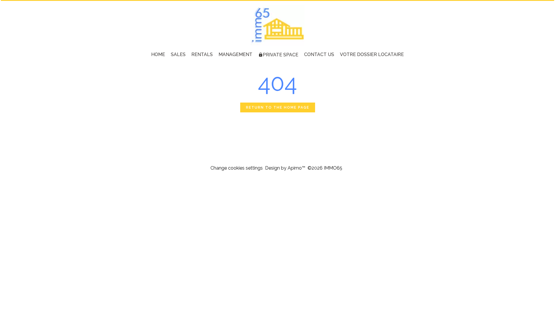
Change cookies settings (236, 168)
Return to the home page (277, 107)
